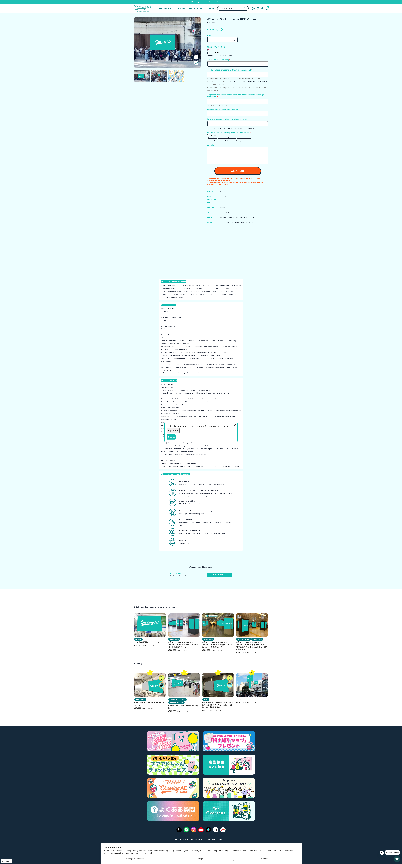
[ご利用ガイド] (253, 8)
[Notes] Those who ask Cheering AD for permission (228, 141)
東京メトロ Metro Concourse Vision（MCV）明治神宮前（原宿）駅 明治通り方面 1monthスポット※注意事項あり (252, 645)
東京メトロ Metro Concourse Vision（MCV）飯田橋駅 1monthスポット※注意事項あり (184, 644)
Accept (200, 859)
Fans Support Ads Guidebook (189, 8)
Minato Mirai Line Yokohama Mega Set (184, 707)
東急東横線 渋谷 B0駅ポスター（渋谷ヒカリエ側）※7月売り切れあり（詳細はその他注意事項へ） (217, 705)
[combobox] (233, 8)
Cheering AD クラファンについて (219, 55)
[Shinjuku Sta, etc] (245, 8)
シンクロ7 (240, 699)
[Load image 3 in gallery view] (176, 76)
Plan (209, 35)
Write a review (219, 575)
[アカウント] (262, 8)
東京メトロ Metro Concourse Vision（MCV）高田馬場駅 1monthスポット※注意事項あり (218, 644)
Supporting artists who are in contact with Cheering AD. (231, 128)
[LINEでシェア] (221, 29)
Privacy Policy (148, 853)
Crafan (211, 8)
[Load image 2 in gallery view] (159, 76)
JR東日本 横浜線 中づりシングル (147, 642)
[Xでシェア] (217, 29)
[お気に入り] (257, 8)
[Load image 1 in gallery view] (142, 76)
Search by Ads (165, 8)
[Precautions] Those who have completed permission (229, 138)
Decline (264, 859)
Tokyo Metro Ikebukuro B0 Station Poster (150, 704)
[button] (196, 63)
